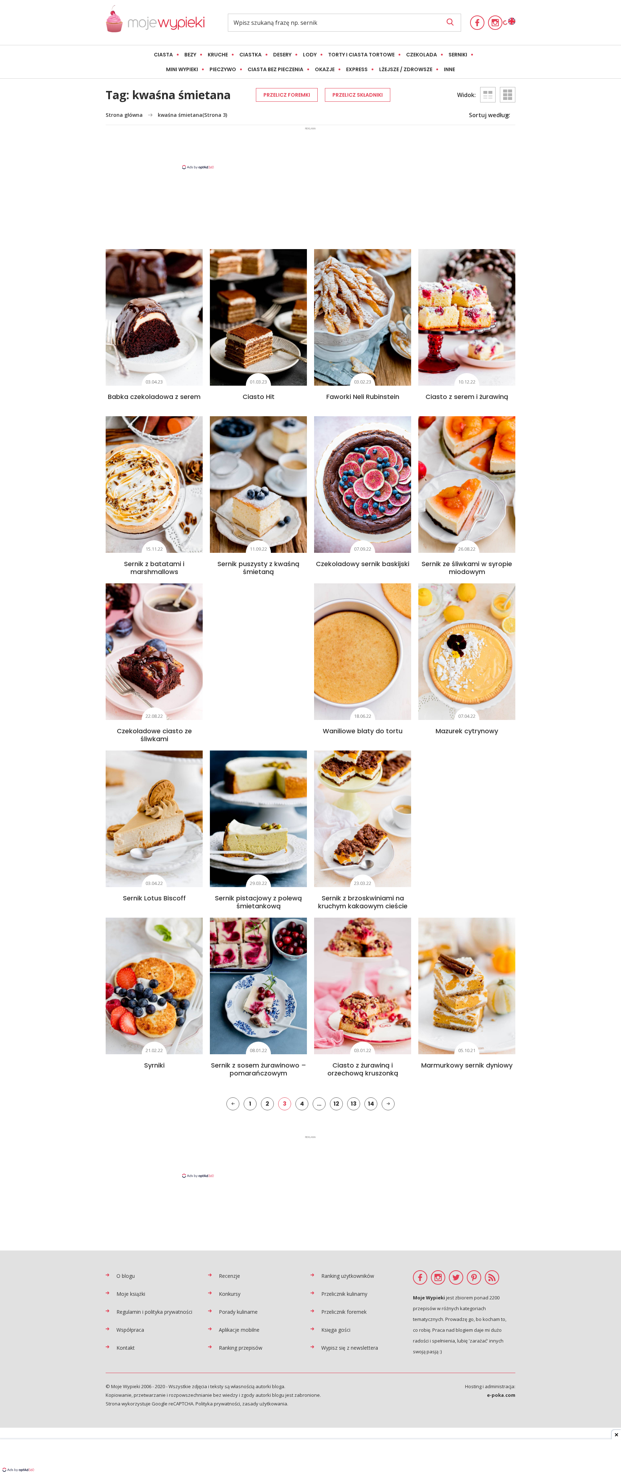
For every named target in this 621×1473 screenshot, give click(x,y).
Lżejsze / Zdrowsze (405, 69)
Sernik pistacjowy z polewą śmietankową (258, 902)
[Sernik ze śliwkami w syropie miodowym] (466, 484)
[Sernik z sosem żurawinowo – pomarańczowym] (258, 986)
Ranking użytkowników (347, 1275)
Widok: (466, 95)
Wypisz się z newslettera (349, 1347)
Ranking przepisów (240, 1347)
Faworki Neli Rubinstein (362, 396)
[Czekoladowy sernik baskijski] (362, 484)
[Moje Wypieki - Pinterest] (474, 1277)
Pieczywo (223, 69)
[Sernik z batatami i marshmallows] (154, 484)
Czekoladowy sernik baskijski (362, 563)
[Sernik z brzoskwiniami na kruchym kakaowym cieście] (362, 819)
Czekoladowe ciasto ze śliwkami (154, 734)
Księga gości (335, 1329)
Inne (449, 69)
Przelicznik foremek (344, 1311)
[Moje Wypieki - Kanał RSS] (492, 1277)
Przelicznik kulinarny (344, 1293)
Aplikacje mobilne (239, 1329)
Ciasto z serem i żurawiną (467, 396)
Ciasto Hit (259, 396)
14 (371, 1104)
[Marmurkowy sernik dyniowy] (466, 986)
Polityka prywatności (218, 1403)
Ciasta (163, 54)
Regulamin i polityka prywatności (154, 1311)
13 (353, 1104)
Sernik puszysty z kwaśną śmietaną (258, 567)
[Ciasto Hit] (258, 317)
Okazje (325, 69)
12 (336, 1104)
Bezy (190, 54)
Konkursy (229, 1293)
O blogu (125, 1275)
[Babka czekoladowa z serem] (154, 317)
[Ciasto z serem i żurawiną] (466, 317)
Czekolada (421, 54)
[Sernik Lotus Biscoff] (154, 819)
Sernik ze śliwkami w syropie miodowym (467, 567)
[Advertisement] (310, 148)
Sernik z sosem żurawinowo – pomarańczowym (258, 1069)
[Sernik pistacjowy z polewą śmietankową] (258, 819)
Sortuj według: (489, 115)
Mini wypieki (182, 69)
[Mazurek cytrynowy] (466, 651)
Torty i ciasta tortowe (361, 54)
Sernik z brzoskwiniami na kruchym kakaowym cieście (363, 902)
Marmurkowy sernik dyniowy (466, 1065)
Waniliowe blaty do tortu (362, 730)
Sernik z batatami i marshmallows (154, 567)
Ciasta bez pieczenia (275, 69)
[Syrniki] (154, 986)
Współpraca (130, 1329)
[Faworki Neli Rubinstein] (362, 317)
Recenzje (229, 1275)
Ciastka (250, 54)
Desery (282, 54)
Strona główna (124, 114)
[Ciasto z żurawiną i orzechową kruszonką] (362, 986)
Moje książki (130, 1293)
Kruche (218, 54)
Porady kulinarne (238, 1311)
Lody (310, 54)
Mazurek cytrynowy (467, 730)
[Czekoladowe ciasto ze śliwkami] (154, 651)
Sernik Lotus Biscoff (154, 898)
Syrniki (154, 1065)
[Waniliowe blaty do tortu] (362, 651)
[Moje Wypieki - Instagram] (495, 22)
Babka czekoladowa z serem (154, 396)
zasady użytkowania (264, 1403)
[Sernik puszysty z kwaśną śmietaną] (258, 484)
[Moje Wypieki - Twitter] (456, 1277)
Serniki (457, 54)
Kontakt (125, 1347)
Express (357, 69)
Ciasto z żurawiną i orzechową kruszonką (362, 1069)
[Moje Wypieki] (155, 22)
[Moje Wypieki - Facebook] (477, 22)
